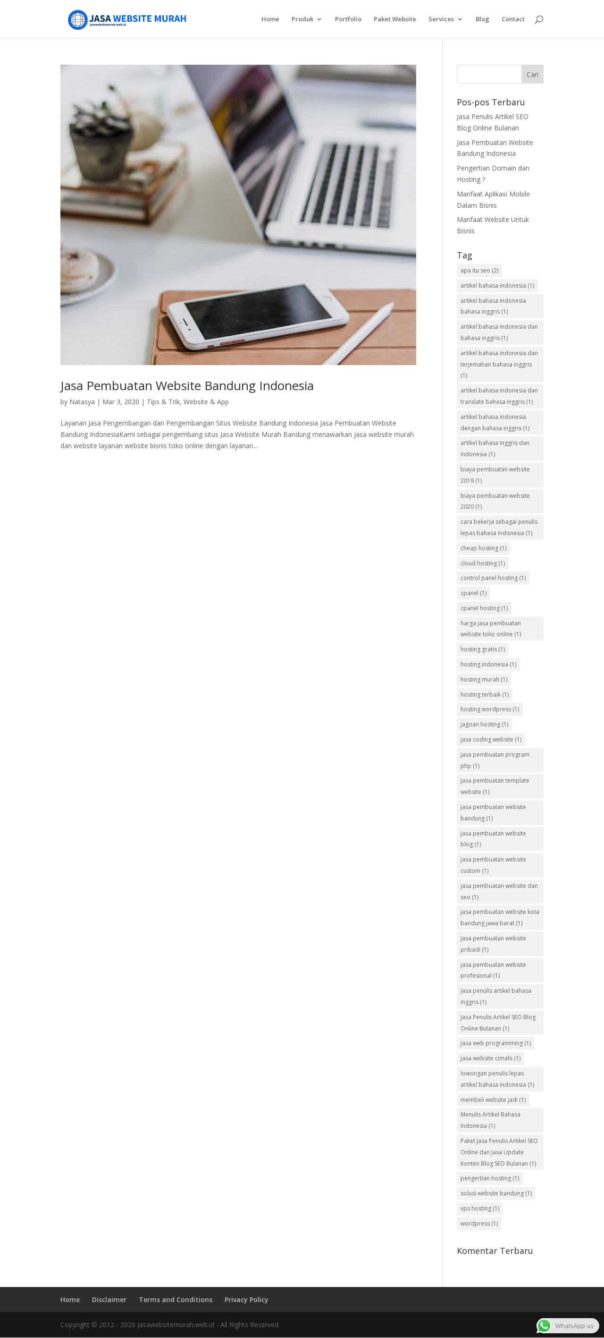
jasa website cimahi (490, 1058)
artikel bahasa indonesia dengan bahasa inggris (495, 422)
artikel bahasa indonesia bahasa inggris (493, 306)
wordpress (479, 1223)
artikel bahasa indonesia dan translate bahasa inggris (499, 396)
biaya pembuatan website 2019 (495, 475)
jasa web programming (496, 1043)
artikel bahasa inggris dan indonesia (495, 448)
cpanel (474, 593)
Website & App (206, 401)
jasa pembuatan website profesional (493, 970)
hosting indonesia (488, 664)
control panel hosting (493, 578)
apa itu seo (479, 270)
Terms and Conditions (175, 1299)
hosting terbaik (485, 694)
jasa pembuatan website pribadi (493, 944)
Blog (482, 19)
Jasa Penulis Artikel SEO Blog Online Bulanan (498, 1022)
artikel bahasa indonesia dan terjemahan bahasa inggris (499, 364)
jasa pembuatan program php (495, 760)
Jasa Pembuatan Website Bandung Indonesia (187, 385)
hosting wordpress (490, 709)
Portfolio (348, 19)
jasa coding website (491, 739)
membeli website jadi (493, 1100)
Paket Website (395, 19)
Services (441, 19)
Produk (302, 19)
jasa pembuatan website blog (493, 839)
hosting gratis (483, 649)
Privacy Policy (246, 1299)
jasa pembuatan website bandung (493, 812)
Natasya (82, 401)
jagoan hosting (484, 724)
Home (270, 19)
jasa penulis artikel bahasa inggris (496, 996)
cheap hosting (483, 548)
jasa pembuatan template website (495, 786)
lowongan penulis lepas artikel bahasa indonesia (497, 1079)
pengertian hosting (490, 1178)
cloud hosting (483, 563)
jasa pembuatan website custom (493, 865)
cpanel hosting (484, 608)
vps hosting (480, 1208)
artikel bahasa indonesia (497, 285)
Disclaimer (109, 1299)
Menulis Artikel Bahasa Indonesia (490, 1120)
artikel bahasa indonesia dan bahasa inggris (499, 332)
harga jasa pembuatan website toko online (491, 629)
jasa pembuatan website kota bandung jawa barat (500, 917)
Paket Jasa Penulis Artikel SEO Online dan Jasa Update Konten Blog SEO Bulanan (499, 1152)
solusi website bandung (496, 1193)
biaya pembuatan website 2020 (495, 501)
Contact (513, 19)
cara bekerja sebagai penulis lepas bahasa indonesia (499, 527)
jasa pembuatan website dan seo (499, 891)
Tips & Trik (163, 401)
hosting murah (484, 679)
